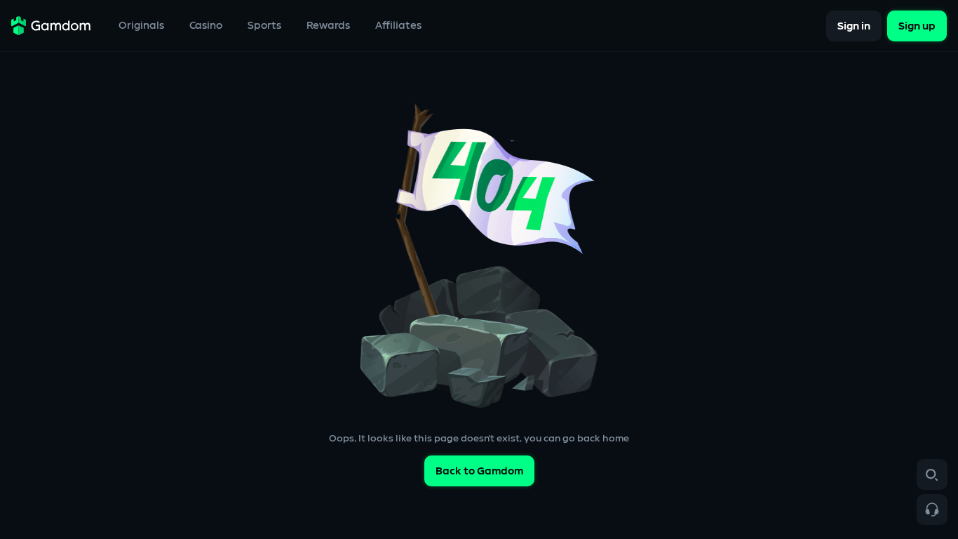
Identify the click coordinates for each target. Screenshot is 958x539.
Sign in (853, 26)
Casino (205, 26)
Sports (264, 26)
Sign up (917, 26)
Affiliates (398, 26)
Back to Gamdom (479, 471)
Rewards (328, 26)
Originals (141, 26)
